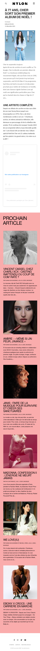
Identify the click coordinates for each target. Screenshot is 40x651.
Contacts (17, 644)
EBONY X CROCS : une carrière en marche (17, 604)
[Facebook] (14, 640)
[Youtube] (25, 640)
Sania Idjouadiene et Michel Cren (17, 543)
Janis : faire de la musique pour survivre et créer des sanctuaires (20, 407)
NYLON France (10, 481)
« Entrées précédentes (7, 629)
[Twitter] (21, 640)
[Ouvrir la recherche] (6, 4)
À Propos (11, 644)
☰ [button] (34, 4)
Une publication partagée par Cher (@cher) (20, 200)
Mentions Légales (26, 644)
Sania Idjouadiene (12, 280)
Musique (29, 280)
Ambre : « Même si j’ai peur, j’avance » (17, 340)
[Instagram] (17, 640)
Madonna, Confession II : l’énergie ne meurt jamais (20, 475)
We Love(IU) (11, 539)
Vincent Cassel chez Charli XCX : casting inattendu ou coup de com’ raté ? (18, 273)
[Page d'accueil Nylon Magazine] (20, 3)
